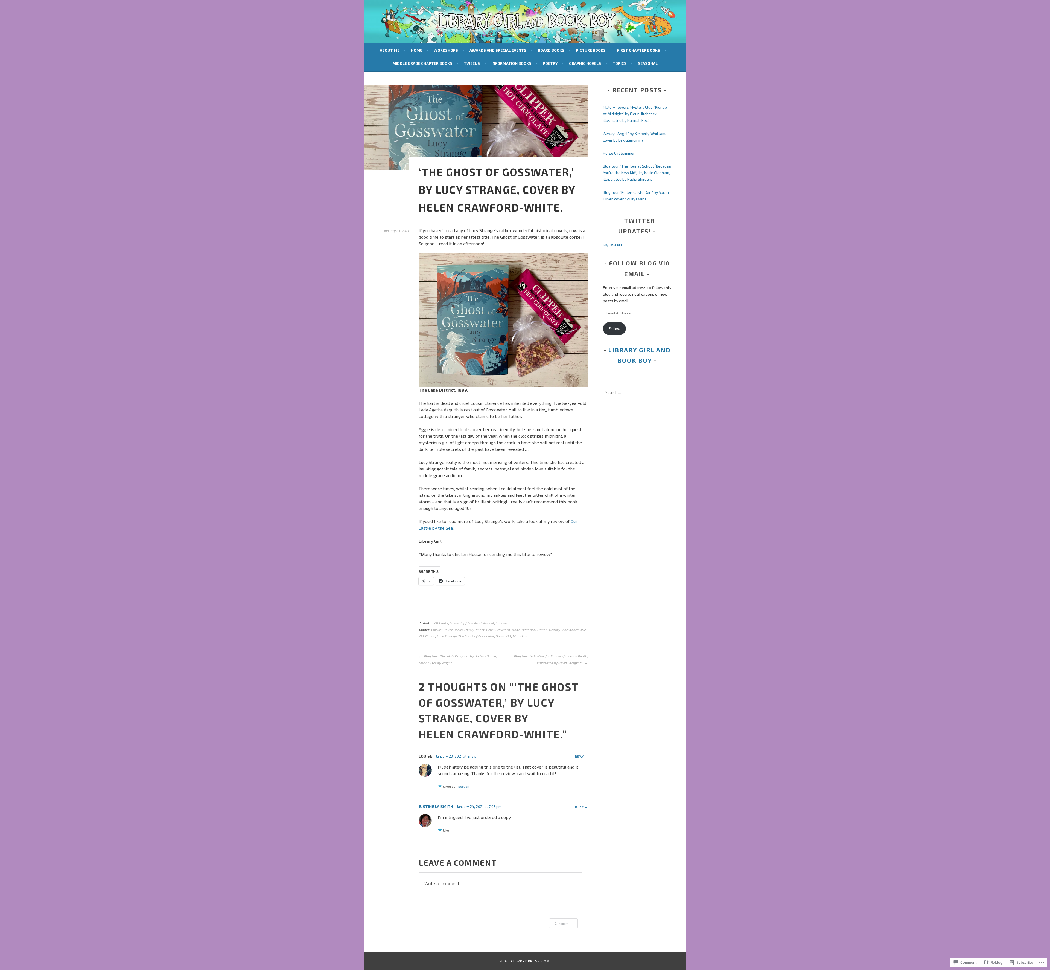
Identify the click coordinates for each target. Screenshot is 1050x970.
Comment (563, 923)
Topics (619, 63)
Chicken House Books (447, 629)
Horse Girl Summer (619, 153)
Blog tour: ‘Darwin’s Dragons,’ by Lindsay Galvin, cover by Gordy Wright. (458, 659)
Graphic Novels (585, 63)
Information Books (511, 63)
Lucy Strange (447, 636)
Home (416, 50)
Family (469, 629)
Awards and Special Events (497, 50)
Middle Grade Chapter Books (422, 63)
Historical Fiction (534, 629)
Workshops (446, 50)
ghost (480, 629)
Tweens (472, 63)
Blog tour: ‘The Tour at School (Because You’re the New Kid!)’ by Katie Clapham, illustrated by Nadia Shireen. (637, 172)
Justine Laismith (436, 806)
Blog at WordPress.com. (525, 961)
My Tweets (613, 244)
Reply (579, 756)
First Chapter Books (638, 50)
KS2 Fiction (427, 636)
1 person (462, 786)
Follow (614, 328)
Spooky (501, 623)
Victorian (520, 636)
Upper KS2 (503, 636)
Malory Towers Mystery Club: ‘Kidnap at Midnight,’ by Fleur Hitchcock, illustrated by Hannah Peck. (635, 114)
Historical (486, 623)
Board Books (551, 50)
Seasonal (648, 63)
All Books (441, 623)
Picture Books (591, 50)
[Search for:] (637, 392)
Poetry (550, 63)
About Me (389, 50)
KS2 (583, 629)
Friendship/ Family (464, 623)
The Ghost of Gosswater (476, 636)
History (554, 629)
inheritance (570, 629)
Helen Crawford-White (503, 629)
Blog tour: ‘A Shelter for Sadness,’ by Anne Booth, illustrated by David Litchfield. (551, 659)
